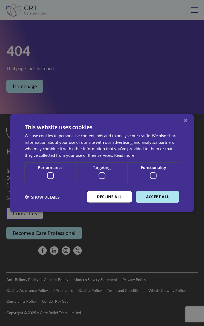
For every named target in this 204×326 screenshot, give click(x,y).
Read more (124, 155)
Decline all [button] (109, 196)
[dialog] (102, 163)
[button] (42, 196)
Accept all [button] (157, 196)
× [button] (185, 120)
